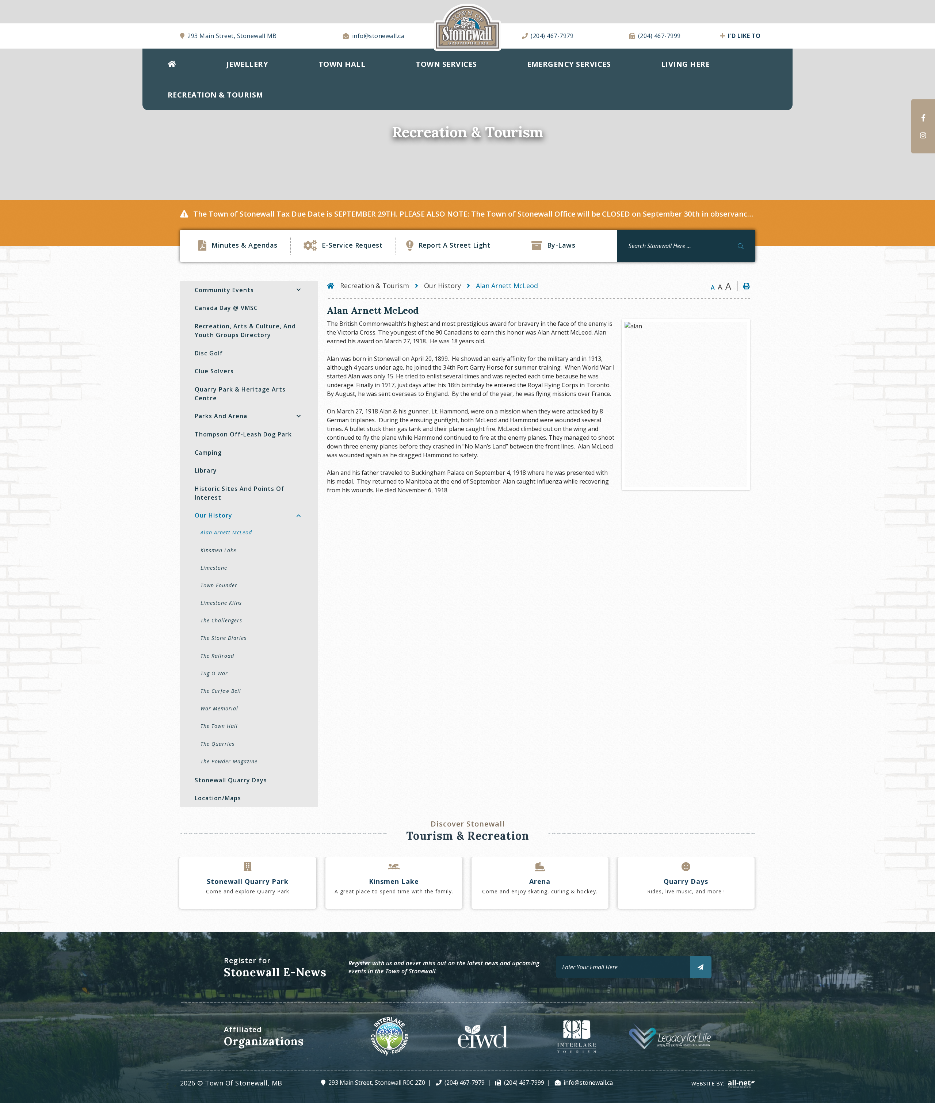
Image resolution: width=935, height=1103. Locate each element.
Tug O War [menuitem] (214, 673)
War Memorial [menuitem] (219, 708)
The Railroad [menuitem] (217, 655)
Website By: (708, 1083)
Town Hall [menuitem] (342, 64)
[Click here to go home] (333, 286)
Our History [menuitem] (213, 515)
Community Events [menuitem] (224, 290)
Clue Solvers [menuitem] (214, 371)
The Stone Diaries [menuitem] (224, 637)
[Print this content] (743, 286)
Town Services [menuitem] (446, 64)
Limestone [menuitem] (214, 567)
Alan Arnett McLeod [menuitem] (226, 532)
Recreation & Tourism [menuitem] (215, 95)
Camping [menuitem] (208, 453)
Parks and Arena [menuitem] (221, 416)
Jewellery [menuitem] (247, 64)
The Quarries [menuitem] (217, 743)
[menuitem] (171, 64)
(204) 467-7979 (464, 1083)
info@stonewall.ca (588, 1083)
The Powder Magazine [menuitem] (229, 761)
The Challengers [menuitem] (221, 620)
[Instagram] (923, 135)
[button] (298, 290)
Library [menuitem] (206, 470)
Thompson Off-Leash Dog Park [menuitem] (243, 434)
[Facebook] (923, 118)
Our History (442, 285)
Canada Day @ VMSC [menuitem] (226, 308)
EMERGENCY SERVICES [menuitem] (569, 64)
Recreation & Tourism (374, 285)
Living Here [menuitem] (685, 64)
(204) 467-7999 (524, 1083)
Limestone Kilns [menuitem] (221, 602)
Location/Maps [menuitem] (218, 798)
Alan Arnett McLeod (507, 285)
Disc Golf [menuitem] (209, 353)
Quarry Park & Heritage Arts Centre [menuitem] (240, 393)
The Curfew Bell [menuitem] (221, 690)
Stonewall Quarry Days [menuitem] (231, 780)
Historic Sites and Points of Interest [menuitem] (239, 493)
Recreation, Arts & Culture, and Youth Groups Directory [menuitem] (245, 330)
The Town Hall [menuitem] (219, 725)
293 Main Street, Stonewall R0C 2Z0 (376, 1083)
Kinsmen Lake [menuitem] (218, 550)
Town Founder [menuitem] (219, 585)
